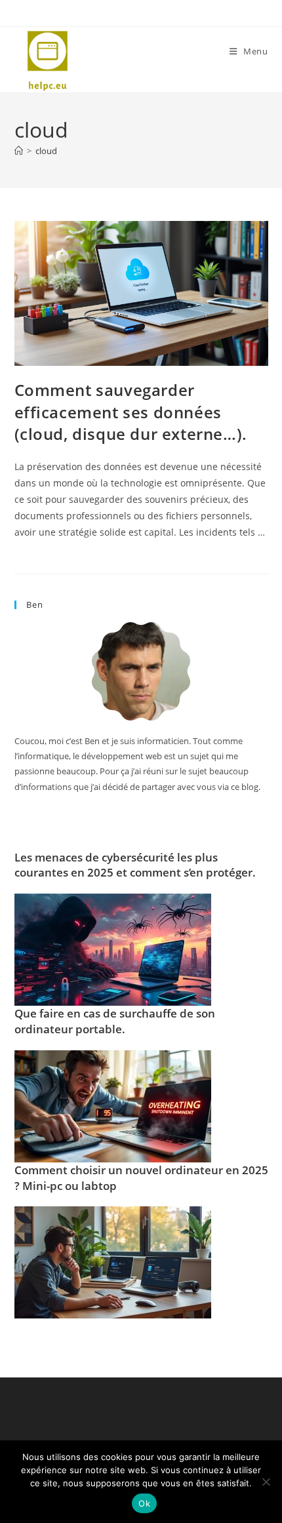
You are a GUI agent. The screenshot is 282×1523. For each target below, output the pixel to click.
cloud (46, 151)
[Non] (265, 1481)
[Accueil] (18, 151)
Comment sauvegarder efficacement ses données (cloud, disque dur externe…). (130, 412)
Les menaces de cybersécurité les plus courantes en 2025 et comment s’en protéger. (135, 865)
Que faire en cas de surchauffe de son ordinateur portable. (114, 1021)
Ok (144, 1503)
